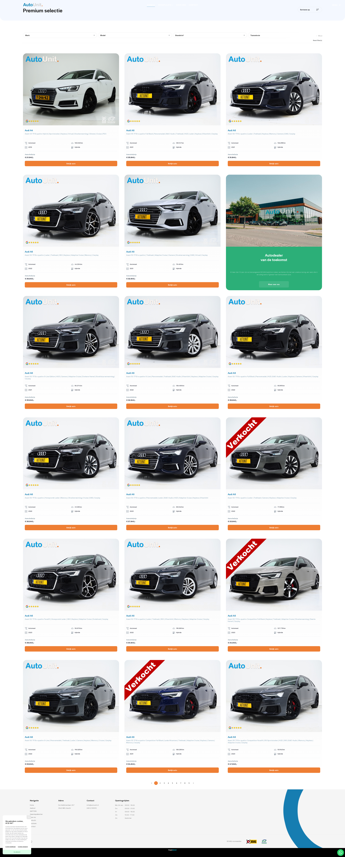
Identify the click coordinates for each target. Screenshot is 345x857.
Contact (193, 5)
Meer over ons (274, 284)
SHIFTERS (33, 811)
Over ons (181, 5)
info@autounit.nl (93, 805)
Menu (334, 5)
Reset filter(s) (317, 40)
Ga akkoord (17, 852)
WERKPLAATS (164, 5)
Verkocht (33, 820)
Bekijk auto (71, 163)
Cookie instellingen (10, 846)
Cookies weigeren (23, 846)
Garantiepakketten (36, 814)
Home (32, 805)
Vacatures (33, 823)
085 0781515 (92, 808)
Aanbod (151, 5)
